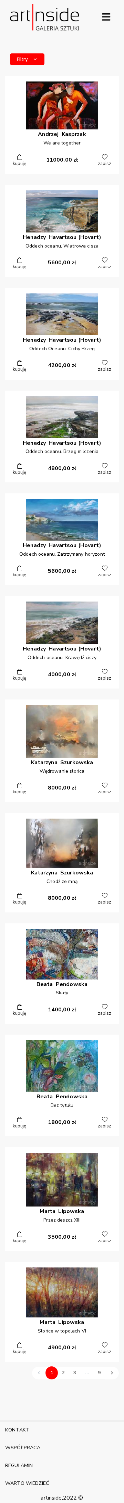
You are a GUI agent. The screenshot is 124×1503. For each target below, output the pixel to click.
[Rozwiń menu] (106, 17)
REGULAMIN (19, 1465)
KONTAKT (17, 1429)
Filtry (22, 59)
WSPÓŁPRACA (22, 1447)
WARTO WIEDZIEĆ (27, 1483)
